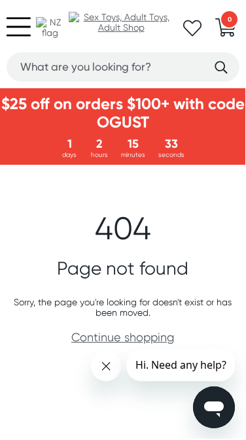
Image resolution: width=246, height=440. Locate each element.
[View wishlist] (192, 32)
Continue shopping (122, 337)
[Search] (221, 68)
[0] (225, 31)
